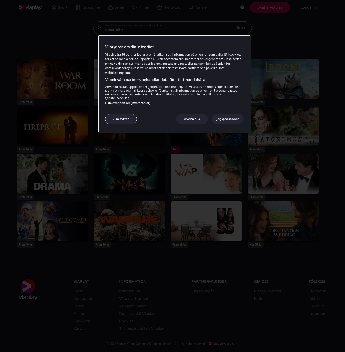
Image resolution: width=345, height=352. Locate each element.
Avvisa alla (192, 118)
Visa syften (121, 118)
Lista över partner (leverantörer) (127, 103)
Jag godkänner (227, 118)
